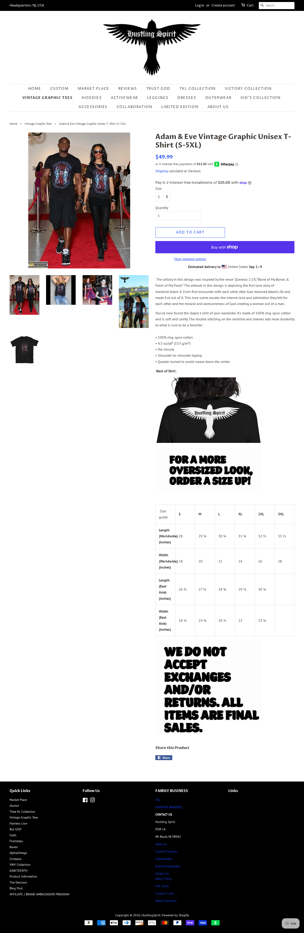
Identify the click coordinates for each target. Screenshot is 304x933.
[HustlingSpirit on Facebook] (85, 801)
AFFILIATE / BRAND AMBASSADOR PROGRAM (39, 894)
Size (158, 188)
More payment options (190, 259)
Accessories (93, 106)
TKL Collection (198, 88)
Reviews (127, 88)
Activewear (124, 97)
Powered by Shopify (175, 915)
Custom (59, 88)
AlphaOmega (18, 853)
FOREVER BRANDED (168, 807)
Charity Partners (166, 851)
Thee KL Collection (22, 812)
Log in (199, 5)
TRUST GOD (158, 88)
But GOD (15, 829)
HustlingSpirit (151, 915)
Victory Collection (248, 88)
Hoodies (92, 97)
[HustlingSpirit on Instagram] (92, 801)
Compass (16, 859)
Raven (14, 847)
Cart (250, 5)
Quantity (161, 207)
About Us (218, 106)
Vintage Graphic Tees (47, 97)
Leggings (157, 97)
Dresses (186, 97)
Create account (223, 5)
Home (34, 88)
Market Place (93, 88)
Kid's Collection (261, 97)
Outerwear (218, 97)
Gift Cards (162, 886)
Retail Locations (166, 901)
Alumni (14, 806)
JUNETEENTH (18, 871)
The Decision (18, 882)
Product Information (23, 876)
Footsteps (16, 841)
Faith (13, 835)
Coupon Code (164, 893)
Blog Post (16, 888)
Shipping (161, 171)
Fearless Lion (18, 823)
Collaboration (134, 106)
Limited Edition (179, 106)
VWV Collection (20, 865)
